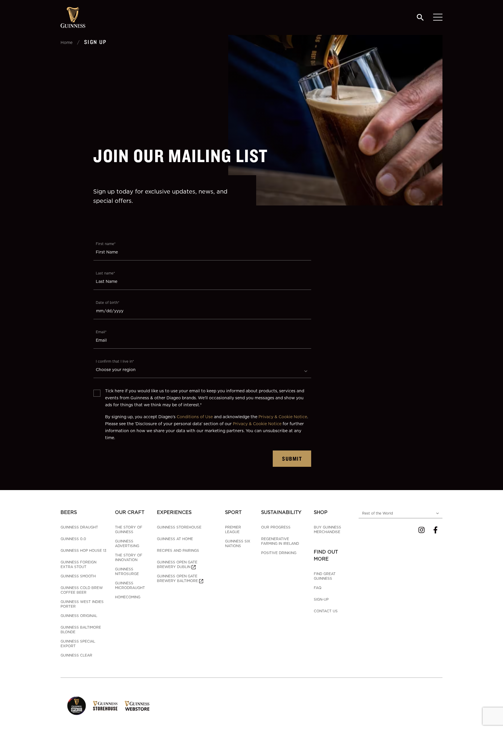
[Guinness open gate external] (76, 705)
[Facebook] (435, 529)
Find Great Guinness (325, 576)
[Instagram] (421, 529)
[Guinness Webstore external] (137, 705)
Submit (292, 458)
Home (66, 42)
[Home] (73, 17)
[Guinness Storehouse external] (105, 705)
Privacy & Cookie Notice (282, 416)
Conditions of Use (195, 416)
